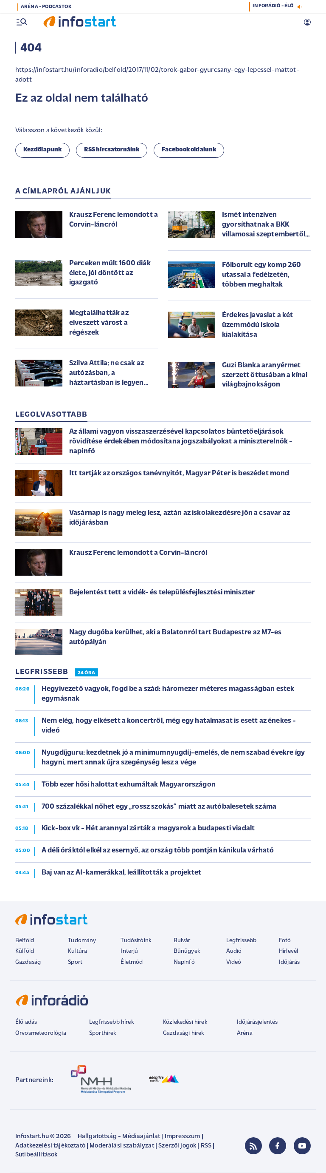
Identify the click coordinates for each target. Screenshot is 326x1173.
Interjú (129, 951)
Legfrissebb (241, 940)
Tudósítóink (136, 940)
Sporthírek (102, 1033)
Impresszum (182, 1136)
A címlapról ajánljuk (63, 192)
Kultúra (77, 951)
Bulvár (182, 940)
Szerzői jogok (177, 1146)
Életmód (132, 962)
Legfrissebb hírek (111, 1022)
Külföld (24, 951)
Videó (234, 962)
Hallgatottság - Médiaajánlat (119, 1136)
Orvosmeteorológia (40, 1033)
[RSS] (253, 1145)
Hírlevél (288, 951)
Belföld (24, 940)
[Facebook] (277, 1145)
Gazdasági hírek (183, 1033)
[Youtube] (302, 1145)
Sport (75, 962)
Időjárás (289, 962)
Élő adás (26, 1022)
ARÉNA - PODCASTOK (46, 6)
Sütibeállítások (36, 1155)
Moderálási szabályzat (122, 1146)
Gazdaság (28, 962)
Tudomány (82, 940)
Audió (234, 951)
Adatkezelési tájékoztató (50, 1146)
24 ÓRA (86, 673)
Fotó (285, 940)
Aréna (245, 1033)
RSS (206, 1146)
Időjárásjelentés (257, 1022)
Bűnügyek (187, 951)
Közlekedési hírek (185, 1022)
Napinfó (184, 962)
